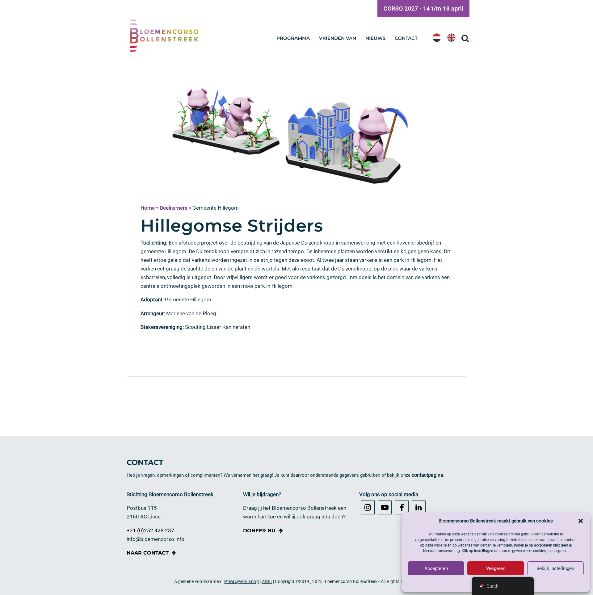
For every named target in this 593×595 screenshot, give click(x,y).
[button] (581, 521)
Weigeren (495, 568)
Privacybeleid (496, 583)
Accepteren (436, 568)
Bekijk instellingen (555, 568)
